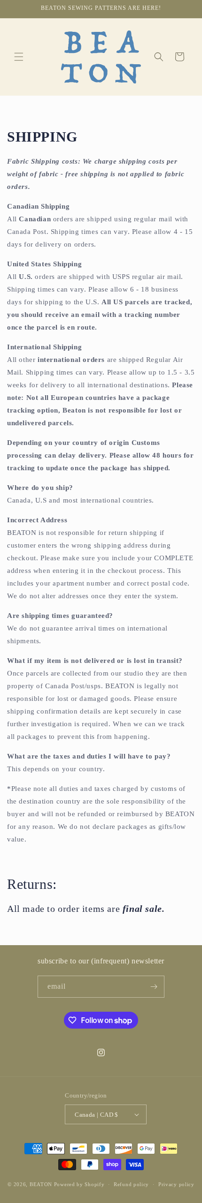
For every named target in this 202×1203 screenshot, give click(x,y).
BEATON (41, 1184)
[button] (18, 56)
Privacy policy (176, 1184)
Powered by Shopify (79, 1184)
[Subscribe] (153, 987)
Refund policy (131, 1184)
